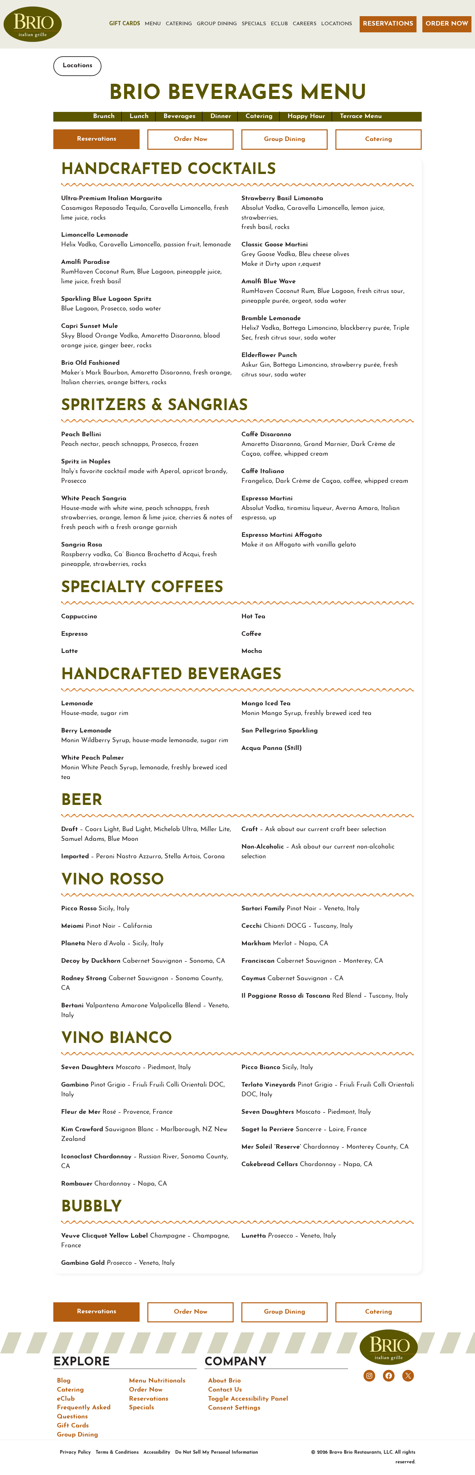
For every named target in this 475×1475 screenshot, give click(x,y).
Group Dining (284, 139)
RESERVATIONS (388, 24)
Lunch (139, 116)
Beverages (179, 116)
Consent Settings (234, 1408)
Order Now (190, 139)
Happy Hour (306, 116)
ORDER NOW (447, 24)
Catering (259, 116)
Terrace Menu (361, 116)
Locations (77, 65)
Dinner (220, 116)
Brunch (104, 116)
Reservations (96, 139)
